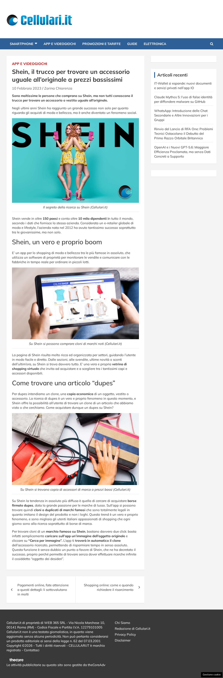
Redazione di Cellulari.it (132, 628)
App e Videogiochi (60, 44)
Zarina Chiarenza (58, 88)
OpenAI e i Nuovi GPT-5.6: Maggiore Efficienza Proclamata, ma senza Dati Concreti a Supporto (182, 151)
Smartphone (21, 44)
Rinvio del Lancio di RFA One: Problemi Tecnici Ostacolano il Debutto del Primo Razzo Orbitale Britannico (183, 133)
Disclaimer (122, 640)
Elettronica (155, 44)
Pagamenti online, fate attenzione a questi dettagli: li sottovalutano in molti (43, 589)
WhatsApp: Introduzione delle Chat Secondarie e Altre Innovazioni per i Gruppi (181, 115)
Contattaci (31, 650)
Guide (132, 44)
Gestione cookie (212, 674)
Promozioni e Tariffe (101, 44)
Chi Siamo (122, 623)
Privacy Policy (125, 634)
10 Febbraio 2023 (26, 88)
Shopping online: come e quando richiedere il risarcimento (108, 587)
